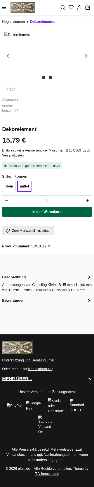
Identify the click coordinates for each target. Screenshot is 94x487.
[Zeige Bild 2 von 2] (50, 77)
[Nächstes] (86, 57)
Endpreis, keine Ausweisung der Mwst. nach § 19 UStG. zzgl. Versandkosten (46, 152)
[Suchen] (63, 7)
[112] (47, 56)
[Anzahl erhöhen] (87, 200)
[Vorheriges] (7, 57)
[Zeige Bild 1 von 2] (43, 77)
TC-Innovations (47, 474)
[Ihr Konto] (79, 7)
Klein (9, 186)
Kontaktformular (40, 369)
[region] (47, 73)
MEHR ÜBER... (17, 378)
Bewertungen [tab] (13, 300)
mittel (24, 186)
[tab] (47, 283)
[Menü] (4, 7)
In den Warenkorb (47, 212)
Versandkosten (18, 454)
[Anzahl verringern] (6, 200)
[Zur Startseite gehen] (33, 7)
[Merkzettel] (71, 7)
